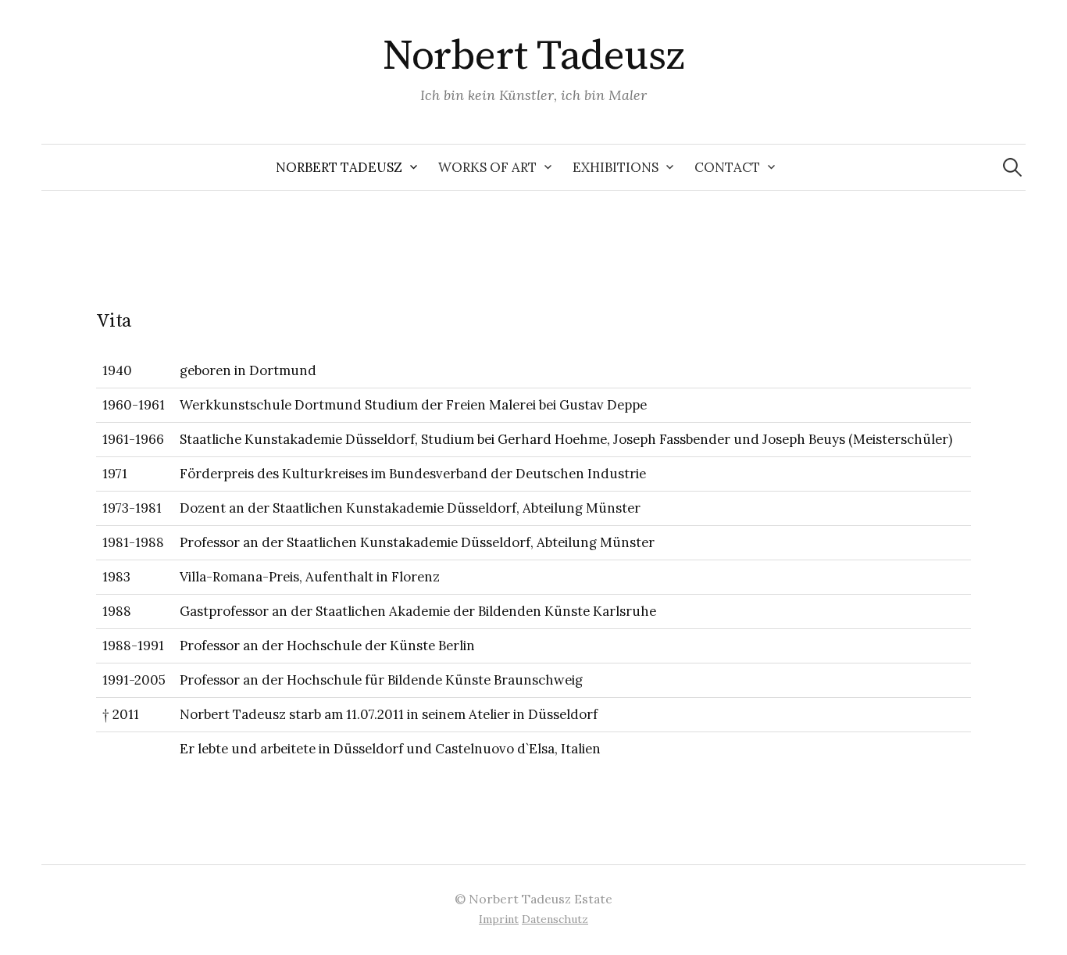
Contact (727, 167)
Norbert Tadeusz (534, 56)
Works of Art (487, 167)
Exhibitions (615, 167)
